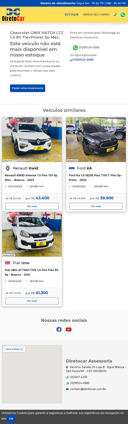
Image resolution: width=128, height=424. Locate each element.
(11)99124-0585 (89, 47)
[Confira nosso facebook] (59, 328)
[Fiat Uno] (32, 234)
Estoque (72, 14)
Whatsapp (123, 14)
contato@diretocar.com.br (87, 389)
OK (11, 418)
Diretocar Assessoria (13, 14)
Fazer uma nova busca (27, 88)
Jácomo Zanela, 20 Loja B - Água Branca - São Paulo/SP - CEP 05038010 (96, 369)
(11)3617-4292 (78, 377)
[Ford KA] (96, 139)
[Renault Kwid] (32, 139)
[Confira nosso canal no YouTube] (68, 328)
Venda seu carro (96, 14)
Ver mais (32, 206)
